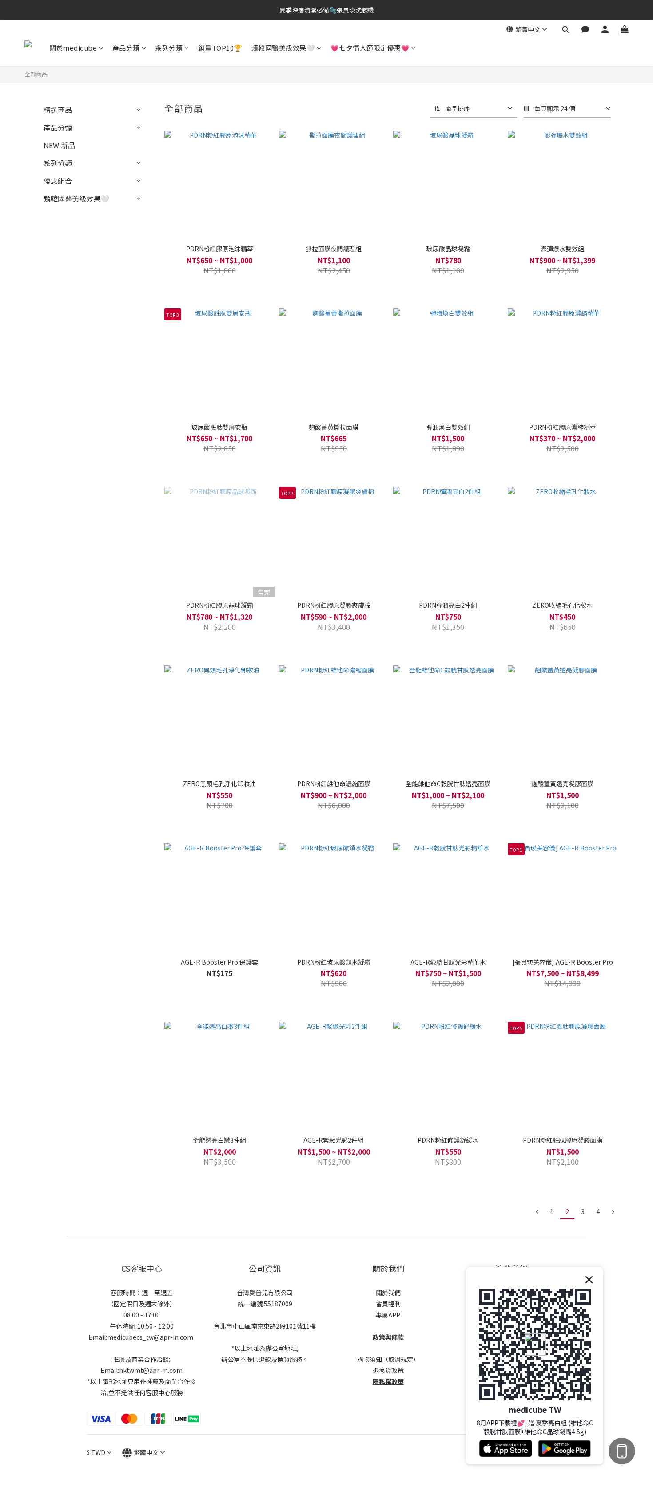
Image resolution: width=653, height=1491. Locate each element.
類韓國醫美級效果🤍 (283, 47)
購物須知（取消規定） (388, 1359)
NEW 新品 (59, 145)
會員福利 (388, 1303)
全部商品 (36, 74)
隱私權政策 (388, 1381)
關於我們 (388, 1292)
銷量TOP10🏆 (220, 47)
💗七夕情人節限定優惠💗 (370, 47)
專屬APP (388, 1314)
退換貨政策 (388, 1370)
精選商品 (58, 109)
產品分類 (126, 47)
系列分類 (169, 47)
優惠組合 (58, 180)
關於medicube (73, 47)
